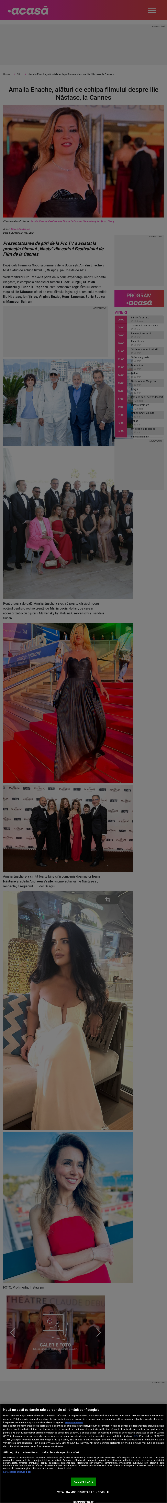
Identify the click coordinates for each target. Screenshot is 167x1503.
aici (136, 1436)
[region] (83, 1453)
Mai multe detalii (74, 1422)
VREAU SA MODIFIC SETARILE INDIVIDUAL (83, 1492)
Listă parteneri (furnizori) (17, 1472)
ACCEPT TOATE (83, 1481)
